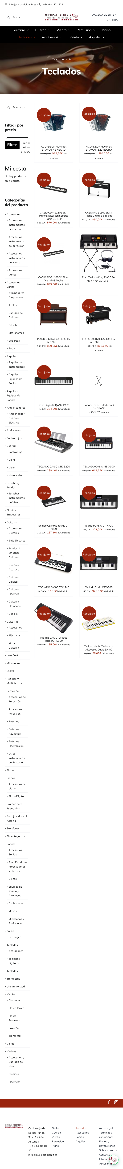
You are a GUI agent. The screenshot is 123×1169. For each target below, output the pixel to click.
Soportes (14, 340)
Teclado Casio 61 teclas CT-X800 (53, 527)
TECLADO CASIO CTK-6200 (53, 466)
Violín (12, 467)
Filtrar (12, 144)
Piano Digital (17, 796)
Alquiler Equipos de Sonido (15, 379)
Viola (12, 459)
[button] (114, 1160)
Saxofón (14, 1028)
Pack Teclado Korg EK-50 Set (99, 277)
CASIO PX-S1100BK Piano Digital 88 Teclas (53, 279)
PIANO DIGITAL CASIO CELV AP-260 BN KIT (98, 340)
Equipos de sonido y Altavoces (15, 891)
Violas (10, 1043)
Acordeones (16, 950)
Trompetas (13, 978)
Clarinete (14, 1000)
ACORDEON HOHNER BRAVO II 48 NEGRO (53, 148)
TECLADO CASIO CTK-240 (53, 587)
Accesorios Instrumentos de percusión (17, 241)
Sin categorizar (16, 836)
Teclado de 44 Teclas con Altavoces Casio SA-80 (98, 648)
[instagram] (116, 1102)
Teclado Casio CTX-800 (99, 587)
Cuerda (11, 445)
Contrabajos (14, 438)
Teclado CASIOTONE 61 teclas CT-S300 (53, 639)
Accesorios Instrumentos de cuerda (17, 225)
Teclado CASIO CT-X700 (99, 525)
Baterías (14, 721)
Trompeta (15, 1035)
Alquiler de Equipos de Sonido (13, 395)
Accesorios (13, 214)
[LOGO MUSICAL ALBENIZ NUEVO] (61, 14)
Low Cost (12, 655)
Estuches (14, 325)
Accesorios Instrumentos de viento (17, 258)
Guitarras (12, 621)
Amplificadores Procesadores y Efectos (18, 867)
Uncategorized (16, 986)
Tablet (12, 348)
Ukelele (13, 613)
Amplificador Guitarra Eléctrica (17, 418)
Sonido (11, 844)
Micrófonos (13, 663)
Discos (13, 878)
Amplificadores (16, 407)
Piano (10, 770)
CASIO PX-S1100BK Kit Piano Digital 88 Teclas (98, 214)
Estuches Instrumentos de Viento (17, 498)
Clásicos (14, 1074)
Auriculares (14, 430)
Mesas (13, 911)
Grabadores (16, 903)
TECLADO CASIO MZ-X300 (99, 466)
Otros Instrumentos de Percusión (17, 758)
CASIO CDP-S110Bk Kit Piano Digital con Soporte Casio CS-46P (53, 215)
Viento (11, 994)
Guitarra (12, 522)
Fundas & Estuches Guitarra (14, 553)
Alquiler (11, 356)
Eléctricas (14, 635)
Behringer (15, 937)
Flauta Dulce (16, 1008)
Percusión (13, 691)
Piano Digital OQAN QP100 (54, 405)
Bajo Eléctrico (17, 540)
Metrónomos (16, 332)
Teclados (12, 945)
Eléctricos (14, 1081)
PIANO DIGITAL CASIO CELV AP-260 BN (53, 340)
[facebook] (109, 1102)
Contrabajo (15, 452)
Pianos (11, 778)
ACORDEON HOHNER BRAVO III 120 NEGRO (99, 148)
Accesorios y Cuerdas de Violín (16, 1062)
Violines (11, 1051)
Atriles (13, 305)
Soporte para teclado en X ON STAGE (99, 406)
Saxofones (13, 828)
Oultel (10, 670)
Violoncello (15, 475)
